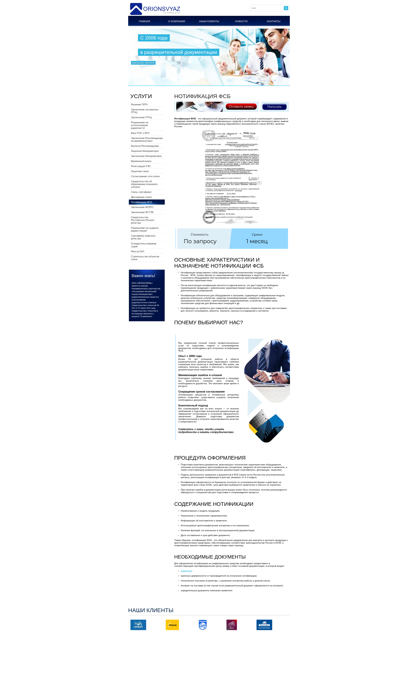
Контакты (273, 21)
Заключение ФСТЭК (142, 212)
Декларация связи (141, 197)
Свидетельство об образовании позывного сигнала (144, 184)
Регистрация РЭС (141, 166)
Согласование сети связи (145, 176)
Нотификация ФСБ (141, 202)
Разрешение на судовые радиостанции (145, 229)
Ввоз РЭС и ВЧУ (140, 133)
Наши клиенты (209, 21)
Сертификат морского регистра (143, 237)
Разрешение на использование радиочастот (139, 125)
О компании (176, 21)
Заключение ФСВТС (142, 207)
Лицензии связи (140, 171)
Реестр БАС (138, 251)
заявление (186, 571)
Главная (144, 21)
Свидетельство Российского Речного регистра (142, 220)
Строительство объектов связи (145, 258)
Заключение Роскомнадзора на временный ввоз (147, 139)
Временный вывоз (141, 161)
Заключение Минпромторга (146, 156)
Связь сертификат (141, 192)
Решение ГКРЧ (139, 104)
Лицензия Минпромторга (145, 151)
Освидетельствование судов (143, 245)
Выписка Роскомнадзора (145, 146)
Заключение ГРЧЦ (141, 117)
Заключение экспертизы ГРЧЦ (144, 111)
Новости (241, 21)
